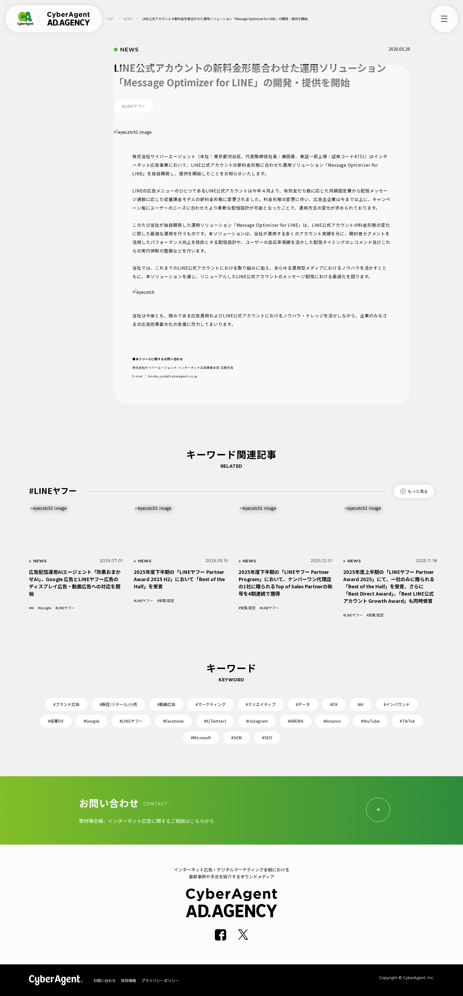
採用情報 (128, 980)
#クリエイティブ (261, 704)
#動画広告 (166, 704)
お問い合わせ (104, 980)
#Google (44, 607)
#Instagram (257, 721)
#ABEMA (295, 721)
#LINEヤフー (65, 607)
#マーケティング (211, 704)
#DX (334, 704)
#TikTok (407, 721)
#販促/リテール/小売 (118, 704)
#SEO (267, 737)
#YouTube (370, 721)
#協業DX (56, 721)
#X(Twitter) (215, 721)
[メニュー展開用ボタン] (444, 18)
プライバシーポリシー (160, 980)
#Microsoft (201, 737)
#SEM (236, 737)
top (110, 18)
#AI (31, 607)
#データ (303, 704)
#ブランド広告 (66, 704)
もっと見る (418, 491)
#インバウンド (397, 704)
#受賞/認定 (165, 600)
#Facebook (173, 721)
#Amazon (332, 721)
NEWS (128, 18)
